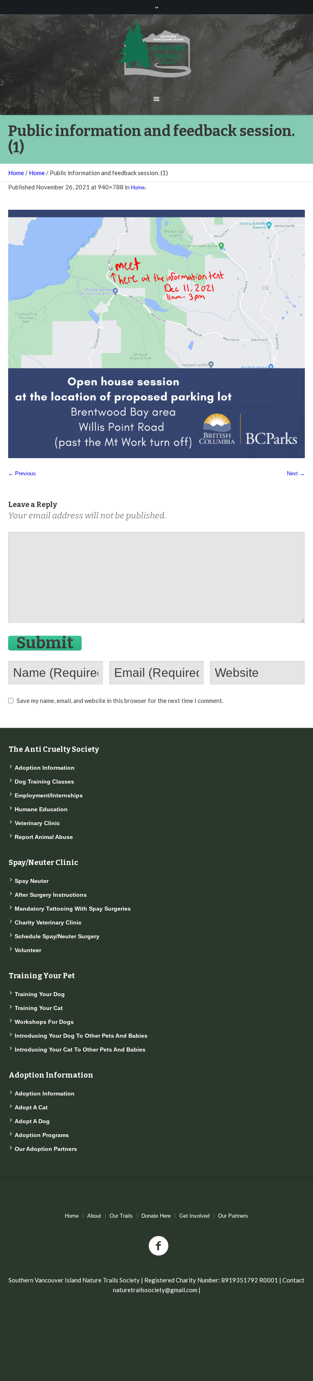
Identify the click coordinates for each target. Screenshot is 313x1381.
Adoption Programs (42, 1135)
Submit (44, 643)
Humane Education (41, 809)
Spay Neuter (31, 881)
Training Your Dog (40, 994)
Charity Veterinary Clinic (48, 922)
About (94, 1216)
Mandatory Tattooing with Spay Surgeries (73, 908)
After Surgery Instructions (51, 894)
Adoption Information (45, 767)
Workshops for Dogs (44, 1022)
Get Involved (194, 1216)
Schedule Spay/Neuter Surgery (57, 936)
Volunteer (28, 950)
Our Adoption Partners (46, 1149)
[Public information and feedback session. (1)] (156, 334)
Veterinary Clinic (37, 823)
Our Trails (121, 1216)
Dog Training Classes (44, 781)
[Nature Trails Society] (156, 48)
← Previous (22, 473)
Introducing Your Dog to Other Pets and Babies (81, 1035)
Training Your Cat (39, 1008)
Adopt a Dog (32, 1121)
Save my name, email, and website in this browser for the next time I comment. (120, 700)
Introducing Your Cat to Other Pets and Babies (80, 1049)
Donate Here (156, 1216)
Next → (296, 473)
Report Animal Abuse (44, 837)
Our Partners (233, 1216)
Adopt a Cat (31, 1107)
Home (16, 172)
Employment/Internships (49, 795)
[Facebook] (158, 1246)
